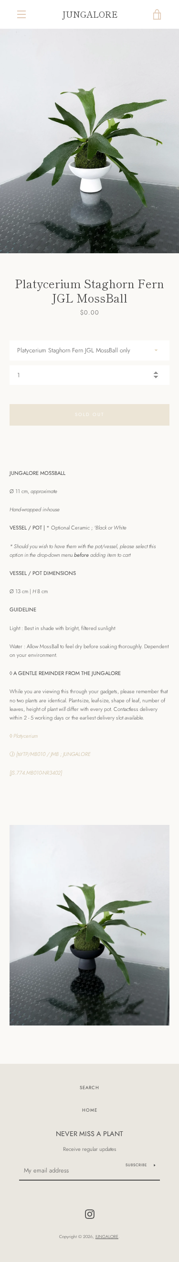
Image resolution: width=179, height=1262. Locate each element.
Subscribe (136, 1165)
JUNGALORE (89, 14)
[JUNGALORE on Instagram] (90, 1213)
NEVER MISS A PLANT (89, 1133)
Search (89, 1087)
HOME (89, 1110)
